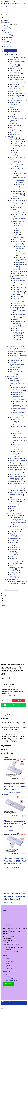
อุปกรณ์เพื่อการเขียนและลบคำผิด (18, 275)
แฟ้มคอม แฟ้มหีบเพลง (15, 562)
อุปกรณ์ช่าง (13, 526)
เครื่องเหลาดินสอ (17, 302)
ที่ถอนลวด (15, 211)
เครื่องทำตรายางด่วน (15, 416)
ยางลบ (14, 298)
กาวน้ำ (11, 108)
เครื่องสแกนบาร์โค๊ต (18, 195)
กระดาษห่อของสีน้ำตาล (16, 77)
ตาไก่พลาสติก (13, 540)
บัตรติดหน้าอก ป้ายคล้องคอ (20, 214)
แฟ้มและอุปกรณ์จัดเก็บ (9, 36)
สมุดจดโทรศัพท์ (14, 549)
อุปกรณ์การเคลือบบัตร (15, 140)
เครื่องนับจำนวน (17, 239)
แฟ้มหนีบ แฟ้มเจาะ (14, 571)
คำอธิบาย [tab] (6, 713)
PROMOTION (10, 52)
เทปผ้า (11, 127)
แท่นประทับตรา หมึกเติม (19, 271)
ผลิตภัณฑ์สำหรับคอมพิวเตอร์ (17, 581)
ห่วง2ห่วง (18, 336)
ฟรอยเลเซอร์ (16, 143)
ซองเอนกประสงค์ (14, 539)
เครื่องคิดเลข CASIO (21, 174)
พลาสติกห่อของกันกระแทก (17, 118)
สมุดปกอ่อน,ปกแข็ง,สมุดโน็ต (17, 97)
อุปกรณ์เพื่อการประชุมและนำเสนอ (15, 346)
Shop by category (10, 50)
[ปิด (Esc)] (6, 1006)
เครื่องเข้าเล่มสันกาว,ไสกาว (17, 471)
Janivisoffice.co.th (10, 1002)
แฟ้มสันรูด (12, 569)
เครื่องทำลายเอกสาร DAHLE (20, 423)
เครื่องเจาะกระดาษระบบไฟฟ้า (17, 492)
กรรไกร (14, 202)
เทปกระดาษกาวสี (14, 124)
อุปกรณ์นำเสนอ (8, 39)
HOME (7, 958)
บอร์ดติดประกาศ (14, 359)
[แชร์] (4, 1006)
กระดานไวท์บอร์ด (14, 353)
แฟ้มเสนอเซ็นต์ (13, 572)
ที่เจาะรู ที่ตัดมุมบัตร (17, 213)
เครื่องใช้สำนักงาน (6, 31)
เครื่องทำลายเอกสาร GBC (19, 434)
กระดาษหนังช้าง (14, 76)
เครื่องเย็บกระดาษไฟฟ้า (16, 494)
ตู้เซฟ (11, 508)
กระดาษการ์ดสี (13, 60)
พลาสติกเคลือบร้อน (18, 141)
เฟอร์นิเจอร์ (6, 41)
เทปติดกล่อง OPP (14, 125)
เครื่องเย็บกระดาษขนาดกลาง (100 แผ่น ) (21, 248)
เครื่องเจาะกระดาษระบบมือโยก (17, 483)
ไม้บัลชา (15, 156)
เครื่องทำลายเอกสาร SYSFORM (18, 456)
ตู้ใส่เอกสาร (12, 542)
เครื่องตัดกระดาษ (14, 407)
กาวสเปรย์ (12, 113)
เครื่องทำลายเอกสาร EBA (19, 426)
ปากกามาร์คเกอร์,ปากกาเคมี (20, 284)
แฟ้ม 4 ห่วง (13, 556)
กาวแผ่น (15, 309)
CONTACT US (9, 968)
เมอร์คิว (17, 231)
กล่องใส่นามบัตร (14, 102)
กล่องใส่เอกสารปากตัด (15, 531)
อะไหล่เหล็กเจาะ (16, 487)
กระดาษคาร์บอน (14, 65)
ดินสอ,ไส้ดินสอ (16, 279)
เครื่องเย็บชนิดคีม (20, 263)
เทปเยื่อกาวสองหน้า (15, 131)
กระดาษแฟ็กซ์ (13, 84)
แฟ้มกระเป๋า (12, 558)
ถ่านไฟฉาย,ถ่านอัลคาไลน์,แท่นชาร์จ (18, 162)
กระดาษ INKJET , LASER (16, 58)
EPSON (14, 585)
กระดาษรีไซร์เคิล (14, 72)
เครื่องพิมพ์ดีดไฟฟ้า (15, 464)
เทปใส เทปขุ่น (13, 134)
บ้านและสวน (7, 45)
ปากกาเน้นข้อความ (17, 293)
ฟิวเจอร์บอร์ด (13, 362)
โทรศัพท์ (15, 197)
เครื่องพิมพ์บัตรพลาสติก (16, 466)
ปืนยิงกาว (12, 117)
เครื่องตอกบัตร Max (18, 394)
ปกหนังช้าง (15, 320)
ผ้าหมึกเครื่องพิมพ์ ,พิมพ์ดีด (17, 583)
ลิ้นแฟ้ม (11, 546)
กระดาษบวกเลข (14, 70)
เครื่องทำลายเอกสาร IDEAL (20, 441)
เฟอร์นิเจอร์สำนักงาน (12, 503)
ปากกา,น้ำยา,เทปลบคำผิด (19, 280)
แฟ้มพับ (12, 565)
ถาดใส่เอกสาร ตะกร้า (15, 544)
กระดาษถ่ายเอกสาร (15, 68)
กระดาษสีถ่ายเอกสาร (15, 74)
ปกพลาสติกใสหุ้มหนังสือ (19, 314)
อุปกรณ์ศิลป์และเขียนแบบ (16, 145)
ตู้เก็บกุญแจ (13, 507)
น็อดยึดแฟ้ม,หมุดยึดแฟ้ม (19, 311)
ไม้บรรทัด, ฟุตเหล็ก (17, 305)
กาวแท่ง (12, 115)
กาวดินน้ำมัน (13, 106)
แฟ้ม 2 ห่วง (13, 553)
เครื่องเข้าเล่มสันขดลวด (16, 473)
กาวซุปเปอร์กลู (13, 104)
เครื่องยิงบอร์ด (16, 243)
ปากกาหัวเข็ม (16, 289)
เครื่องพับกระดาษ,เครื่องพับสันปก (18, 460)
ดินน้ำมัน (15, 150)
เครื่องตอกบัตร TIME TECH (20, 401)
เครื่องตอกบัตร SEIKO (18, 400)
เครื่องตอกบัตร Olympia (19, 396)
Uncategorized (11, 54)
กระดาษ (6, 25)
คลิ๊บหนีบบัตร (16, 207)
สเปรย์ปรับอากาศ (17, 519)
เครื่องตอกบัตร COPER (19, 391)
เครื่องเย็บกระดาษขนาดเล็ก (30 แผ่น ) (21, 253)
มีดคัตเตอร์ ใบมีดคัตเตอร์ (19, 218)
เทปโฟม (12, 133)
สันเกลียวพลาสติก (17, 332)
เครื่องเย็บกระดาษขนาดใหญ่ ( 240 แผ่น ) (21, 259)
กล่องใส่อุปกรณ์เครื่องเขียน (20, 204)
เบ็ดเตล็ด (15, 268)
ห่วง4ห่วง (18, 339)
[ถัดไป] (2, 1008)
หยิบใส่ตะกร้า (18, 700)
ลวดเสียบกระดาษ (17, 236)
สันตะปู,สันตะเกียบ (17, 327)
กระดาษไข (12, 92)
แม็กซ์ (17, 234)
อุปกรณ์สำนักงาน (8, 34)
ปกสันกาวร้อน (16, 318)
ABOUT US (8, 960)
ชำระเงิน (8, 977)
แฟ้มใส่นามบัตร (13, 578)
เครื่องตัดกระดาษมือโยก (19, 409)
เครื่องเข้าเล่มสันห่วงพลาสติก (17, 476)
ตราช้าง (18, 223)
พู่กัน (14, 152)
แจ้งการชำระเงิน (9, 978)
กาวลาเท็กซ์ (13, 109)
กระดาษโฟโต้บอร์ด (14, 90)
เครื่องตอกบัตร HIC (18, 393)
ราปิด (17, 227)
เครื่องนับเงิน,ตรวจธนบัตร (16, 458)
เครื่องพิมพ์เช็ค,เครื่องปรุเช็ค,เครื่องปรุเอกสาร (19, 192)
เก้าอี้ (11, 510)
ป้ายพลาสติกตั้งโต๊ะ (15, 361)
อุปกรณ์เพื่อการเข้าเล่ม (15, 307)
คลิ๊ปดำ (14, 209)
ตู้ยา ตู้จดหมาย (13, 505)
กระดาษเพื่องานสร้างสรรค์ (16, 83)
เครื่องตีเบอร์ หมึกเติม (18, 238)
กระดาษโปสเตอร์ (14, 88)
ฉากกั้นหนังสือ (13, 535)
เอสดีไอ (17, 232)
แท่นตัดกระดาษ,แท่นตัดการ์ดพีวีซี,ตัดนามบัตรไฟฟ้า (18, 500)
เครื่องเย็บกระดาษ (17, 245)
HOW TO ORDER (10, 962)
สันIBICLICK (16, 323)
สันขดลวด (15, 325)
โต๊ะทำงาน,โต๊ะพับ (14, 512)
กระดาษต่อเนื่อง (14, 67)
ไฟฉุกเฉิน (15, 198)
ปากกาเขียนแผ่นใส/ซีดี (18, 291)
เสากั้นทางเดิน (13, 369)
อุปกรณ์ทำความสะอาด (18, 521)
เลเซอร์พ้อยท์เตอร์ (14, 368)
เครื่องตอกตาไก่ (14, 382)
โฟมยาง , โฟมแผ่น (14, 373)
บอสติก (17, 225)
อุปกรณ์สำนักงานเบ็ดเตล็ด (16, 200)
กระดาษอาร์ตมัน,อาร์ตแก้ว (16, 79)
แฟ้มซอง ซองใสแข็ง (15, 564)
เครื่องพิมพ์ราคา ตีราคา (19, 241)
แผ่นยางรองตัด (17, 273)
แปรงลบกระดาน (17, 304)
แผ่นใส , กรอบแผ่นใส (15, 371)
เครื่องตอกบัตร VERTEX (19, 405)
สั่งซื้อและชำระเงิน (10, 975)
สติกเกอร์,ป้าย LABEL (15, 95)
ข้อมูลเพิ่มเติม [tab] (7, 715)
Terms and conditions (11, 967)
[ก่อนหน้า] (1, 1008)
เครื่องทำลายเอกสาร (15, 418)
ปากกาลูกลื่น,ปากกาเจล (19, 288)
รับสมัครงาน (8, 965)
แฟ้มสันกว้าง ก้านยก (15, 567)
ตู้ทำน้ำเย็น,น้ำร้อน (14, 378)
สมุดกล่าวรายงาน (14, 548)
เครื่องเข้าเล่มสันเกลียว (15, 478)
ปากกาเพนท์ (16, 295)
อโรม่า (17, 229)
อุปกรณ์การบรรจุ (6, 28)
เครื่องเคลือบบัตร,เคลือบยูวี (16, 482)
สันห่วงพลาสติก (17, 330)
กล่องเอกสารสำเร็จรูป (15, 530)
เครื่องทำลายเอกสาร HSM (19, 437)
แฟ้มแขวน (12, 574)
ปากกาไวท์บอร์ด (17, 296)
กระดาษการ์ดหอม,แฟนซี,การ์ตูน (18, 61)
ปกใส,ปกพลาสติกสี (17, 321)
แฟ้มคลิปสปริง (13, 560)
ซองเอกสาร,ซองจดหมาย (16, 93)
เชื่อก (11, 122)
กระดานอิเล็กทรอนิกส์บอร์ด (17, 352)
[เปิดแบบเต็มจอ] (2, 1006)
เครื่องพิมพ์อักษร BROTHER (20, 181)
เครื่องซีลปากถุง (14, 380)
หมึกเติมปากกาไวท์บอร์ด (19, 300)
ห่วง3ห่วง (18, 337)
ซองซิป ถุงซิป (13, 537)
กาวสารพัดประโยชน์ (15, 111)
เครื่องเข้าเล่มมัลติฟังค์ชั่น (16, 469)
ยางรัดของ (12, 120)
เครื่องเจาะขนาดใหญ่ (18, 491)
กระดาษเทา (12, 81)
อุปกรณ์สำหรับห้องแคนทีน (19, 523)
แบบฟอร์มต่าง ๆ (14, 99)
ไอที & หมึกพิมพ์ (8, 38)
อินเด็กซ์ (12, 551)
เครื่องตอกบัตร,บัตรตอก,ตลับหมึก (18, 384)
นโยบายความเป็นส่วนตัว (11, 980)
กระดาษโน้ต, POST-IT (15, 86)
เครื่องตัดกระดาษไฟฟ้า (18, 412)
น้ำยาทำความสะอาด (18, 517)
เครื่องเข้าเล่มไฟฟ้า (14, 480)
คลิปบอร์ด (12, 533)
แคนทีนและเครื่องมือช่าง (10, 43)
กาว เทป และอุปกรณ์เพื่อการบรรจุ (15, 101)
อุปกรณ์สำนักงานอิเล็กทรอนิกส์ (18, 158)
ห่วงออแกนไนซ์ (19, 341)
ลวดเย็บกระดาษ (17, 222)
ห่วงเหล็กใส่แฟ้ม (17, 334)
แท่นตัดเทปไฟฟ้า (17, 270)
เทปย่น (11, 129)
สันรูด (14, 328)
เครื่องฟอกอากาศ (8, 46)
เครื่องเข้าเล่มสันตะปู (15, 475)
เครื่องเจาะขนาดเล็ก (18, 489)
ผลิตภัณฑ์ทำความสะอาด (16, 515)
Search (11, 24)
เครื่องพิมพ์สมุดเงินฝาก (16, 467)
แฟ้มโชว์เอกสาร (14, 576)
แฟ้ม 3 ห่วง (13, 555)
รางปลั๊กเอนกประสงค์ (18, 168)
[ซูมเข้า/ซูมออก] (1, 1006)
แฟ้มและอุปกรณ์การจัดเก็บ (13, 528)
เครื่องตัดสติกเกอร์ (14, 414)
